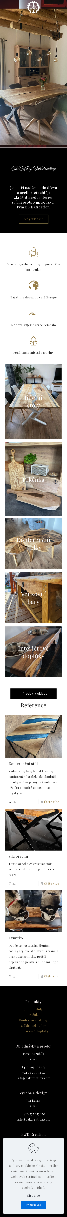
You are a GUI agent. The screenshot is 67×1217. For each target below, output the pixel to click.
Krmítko (16, 938)
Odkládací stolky (33, 1026)
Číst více (33, 1195)
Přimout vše (33, 1204)
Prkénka (33, 1015)
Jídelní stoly (33, 1009)
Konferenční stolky (33, 1020)
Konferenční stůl (23, 763)
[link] (33, 401)
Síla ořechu (18, 856)
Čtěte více (51, 802)
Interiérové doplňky (34, 1031)
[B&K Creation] (33, 5)
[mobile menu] (62, 5)
